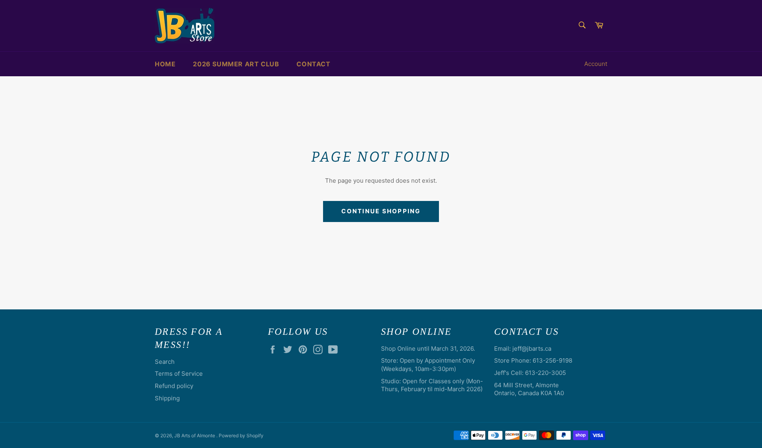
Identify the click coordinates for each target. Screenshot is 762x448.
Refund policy (174, 386)
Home (165, 64)
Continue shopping (380, 211)
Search (165, 361)
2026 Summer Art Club (236, 64)
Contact (313, 64)
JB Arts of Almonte (195, 435)
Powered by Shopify (241, 435)
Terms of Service (179, 373)
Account (595, 64)
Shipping (167, 398)
